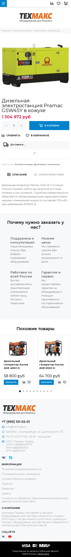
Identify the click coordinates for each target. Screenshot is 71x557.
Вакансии (8, 488)
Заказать (11, 382)
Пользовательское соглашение (21, 474)
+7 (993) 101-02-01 (16, 422)
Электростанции (23, 164)
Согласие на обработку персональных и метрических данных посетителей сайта (35, 500)
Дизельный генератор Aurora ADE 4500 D (16, 364)
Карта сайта (43, 554)
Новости (7, 483)
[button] (20, 391)
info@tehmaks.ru (16, 426)
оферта (6, 493)
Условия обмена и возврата (19, 478)
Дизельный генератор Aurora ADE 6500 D (51, 364)
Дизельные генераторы (47, 164)
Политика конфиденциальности (22, 469)
